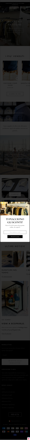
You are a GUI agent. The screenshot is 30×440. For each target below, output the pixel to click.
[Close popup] (28, 200)
